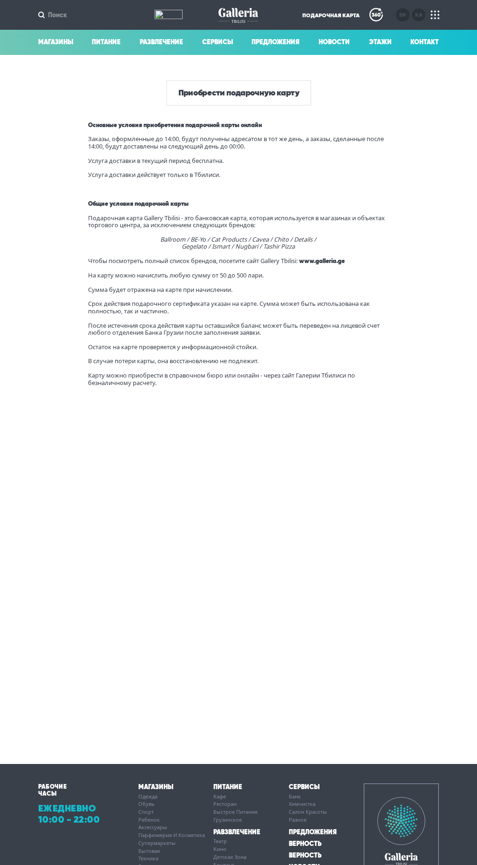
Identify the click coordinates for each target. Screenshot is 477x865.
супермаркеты (157, 843)
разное (298, 820)
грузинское (227, 820)
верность (305, 843)
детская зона (229, 857)
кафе (219, 796)
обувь (146, 804)
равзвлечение (236, 832)
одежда (147, 796)
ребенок (149, 820)
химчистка (302, 804)
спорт (146, 812)
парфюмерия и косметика (171, 835)
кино (219, 849)
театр (220, 841)
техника (148, 858)
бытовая (149, 851)
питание (227, 787)
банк (295, 796)
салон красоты (308, 812)
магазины (155, 787)
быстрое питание (235, 812)
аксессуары (152, 827)
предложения (313, 832)
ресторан (225, 804)
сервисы (304, 787)
